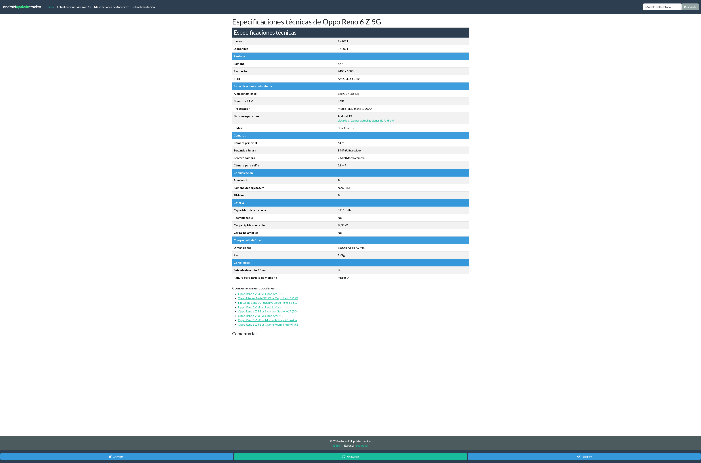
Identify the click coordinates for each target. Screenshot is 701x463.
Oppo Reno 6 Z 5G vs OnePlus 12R (259, 307)
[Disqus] (300, 386)
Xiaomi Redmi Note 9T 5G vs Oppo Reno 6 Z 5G (268, 298)
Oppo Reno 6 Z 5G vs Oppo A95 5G (260, 293)
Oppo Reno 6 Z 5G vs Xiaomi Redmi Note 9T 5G (268, 324)
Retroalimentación (143, 7)
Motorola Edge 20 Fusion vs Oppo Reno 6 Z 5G (267, 302)
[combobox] (662, 6)
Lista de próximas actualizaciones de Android (366, 120)
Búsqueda (690, 7)
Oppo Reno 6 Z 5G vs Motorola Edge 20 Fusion (267, 320)
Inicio (51, 7)
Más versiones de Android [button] (110, 7)
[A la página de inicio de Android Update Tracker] (22, 7)
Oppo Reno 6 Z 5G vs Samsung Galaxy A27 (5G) (268, 311)
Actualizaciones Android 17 (74, 7)
